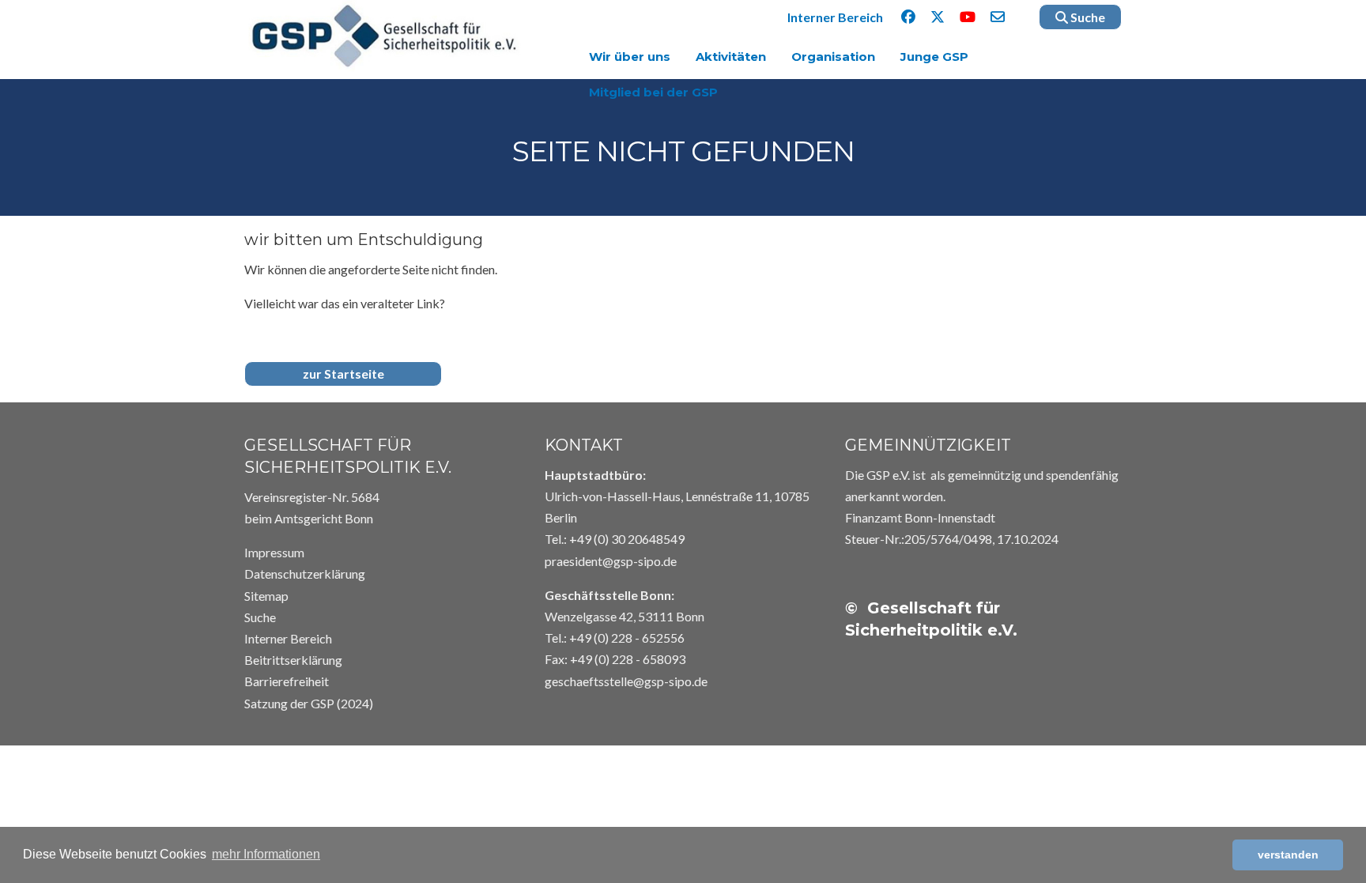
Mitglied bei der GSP (653, 92)
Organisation (833, 56)
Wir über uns (629, 56)
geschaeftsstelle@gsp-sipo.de (626, 681)
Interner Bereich (835, 17)
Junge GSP (934, 56)
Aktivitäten (731, 56)
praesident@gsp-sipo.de (611, 560)
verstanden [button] (1288, 854)
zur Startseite (343, 373)
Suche (1086, 17)
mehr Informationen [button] (266, 854)
